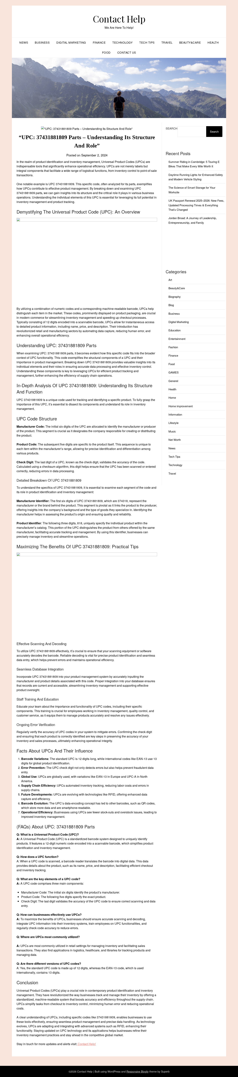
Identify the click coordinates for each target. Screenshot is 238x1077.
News (23, 42)
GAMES (173, 372)
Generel (173, 381)
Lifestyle (173, 423)
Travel (167, 42)
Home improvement (180, 406)
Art (170, 280)
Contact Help (119, 19)
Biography (174, 297)
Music (172, 431)
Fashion (173, 347)
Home (172, 397)
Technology (122, 42)
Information (175, 414)
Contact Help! (86, 1044)
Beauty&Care (190, 42)
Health (213, 42)
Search (171, 128)
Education (174, 330)
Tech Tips (147, 42)
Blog (171, 305)
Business (42, 42)
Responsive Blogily (137, 1071)
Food (106, 52)
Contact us (126, 52)
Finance (99, 42)
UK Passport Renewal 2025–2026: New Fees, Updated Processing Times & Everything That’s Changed (196, 205)
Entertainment (176, 339)
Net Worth (174, 440)
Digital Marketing (71, 42)
